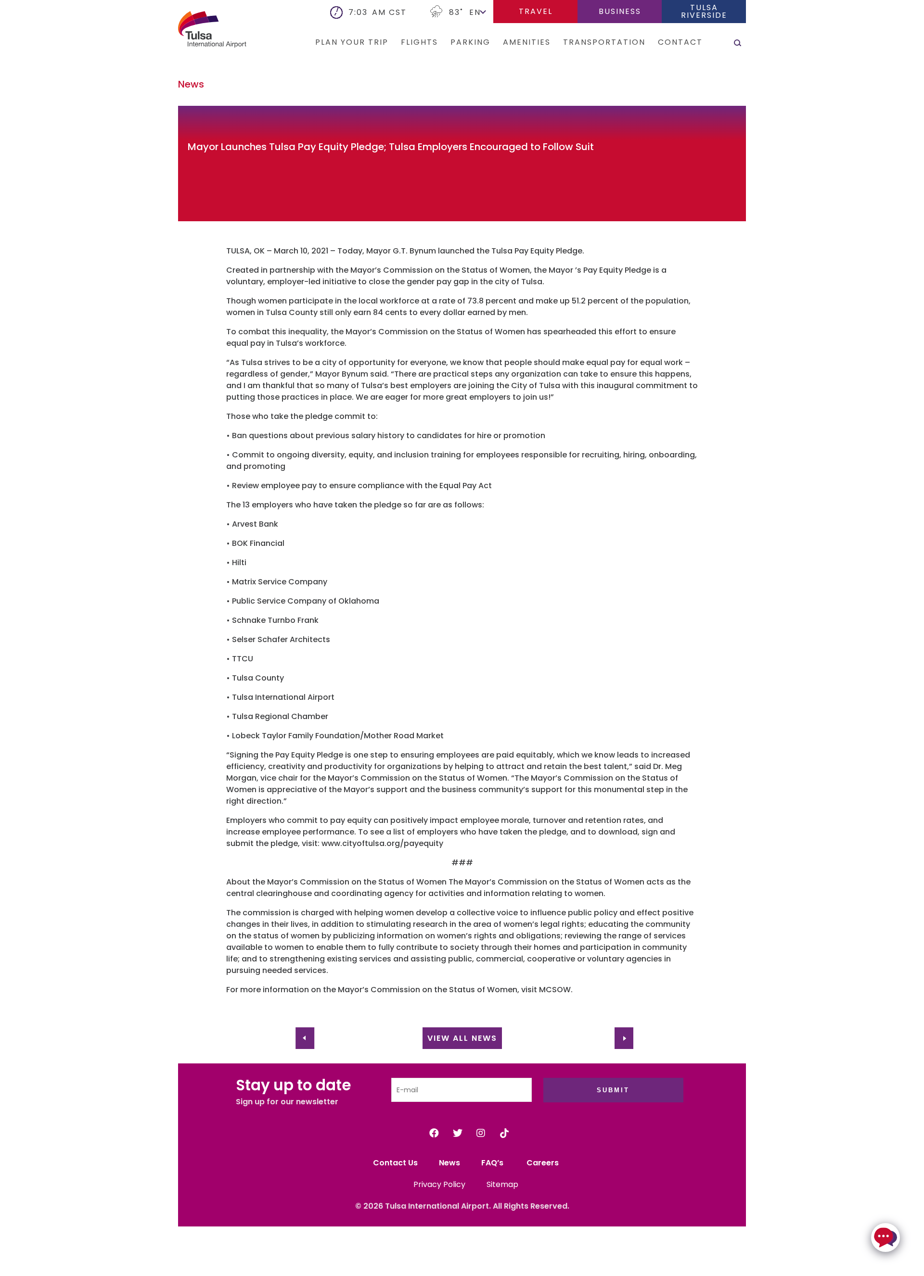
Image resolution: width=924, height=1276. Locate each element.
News (449, 1162)
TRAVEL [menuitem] (535, 11)
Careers (542, 1162)
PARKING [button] (470, 42)
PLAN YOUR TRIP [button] (351, 42)
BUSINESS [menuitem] (620, 11)
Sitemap (502, 1184)
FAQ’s (493, 1162)
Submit (613, 1090)
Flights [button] (419, 42)
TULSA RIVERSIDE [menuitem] (704, 11)
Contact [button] (680, 42)
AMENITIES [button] (527, 42)
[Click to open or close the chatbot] (885, 1237)
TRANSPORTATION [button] (604, 42)
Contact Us (395, 1162)
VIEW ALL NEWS (462, 1038)
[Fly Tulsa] (197, 31)
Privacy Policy (439, 1184)
